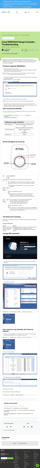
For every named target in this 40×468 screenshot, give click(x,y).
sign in (17, 443)
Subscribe (10, 458)
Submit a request (14, 53)
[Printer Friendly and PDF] (33, 50)
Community (16, 456)
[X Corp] (28, 426)
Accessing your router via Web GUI (9, 112)
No (10, 426)
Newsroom (26, 462)
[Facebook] (24, 426)
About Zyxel (35, 462)
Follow (26, 50)
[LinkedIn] (31, 426)
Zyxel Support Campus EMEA (8, 35)
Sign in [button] (26, 12)
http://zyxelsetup (22, 115)
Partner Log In (36, 453)
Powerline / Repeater (25, 35)
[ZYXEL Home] (2, 450)
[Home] (6, 12)
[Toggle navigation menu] (37, 12)
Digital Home (17, 35)
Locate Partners (26, 456)
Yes (6, 426)
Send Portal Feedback (27, 6)
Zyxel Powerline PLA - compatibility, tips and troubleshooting (16, 408)
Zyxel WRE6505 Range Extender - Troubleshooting (14, 406)
